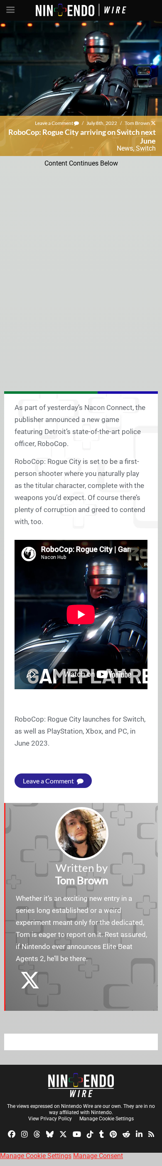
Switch (146, 148)
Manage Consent (98, 1156)
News (125, 148)
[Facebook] (11, 1133)
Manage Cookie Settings (106, 1119)
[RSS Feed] (151, 1133)
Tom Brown (137, 123)
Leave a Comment (54, 123)
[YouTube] (77, 1133)
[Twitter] (63, 1133)
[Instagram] (24, 1133)
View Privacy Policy (50, 1119)
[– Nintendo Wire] (81, 1085)
